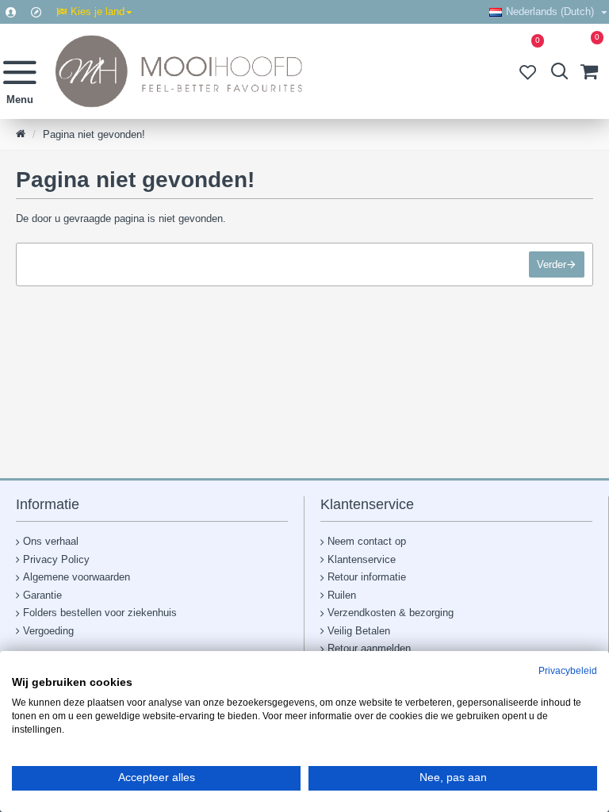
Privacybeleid (567, 671)
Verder (551, 264)
